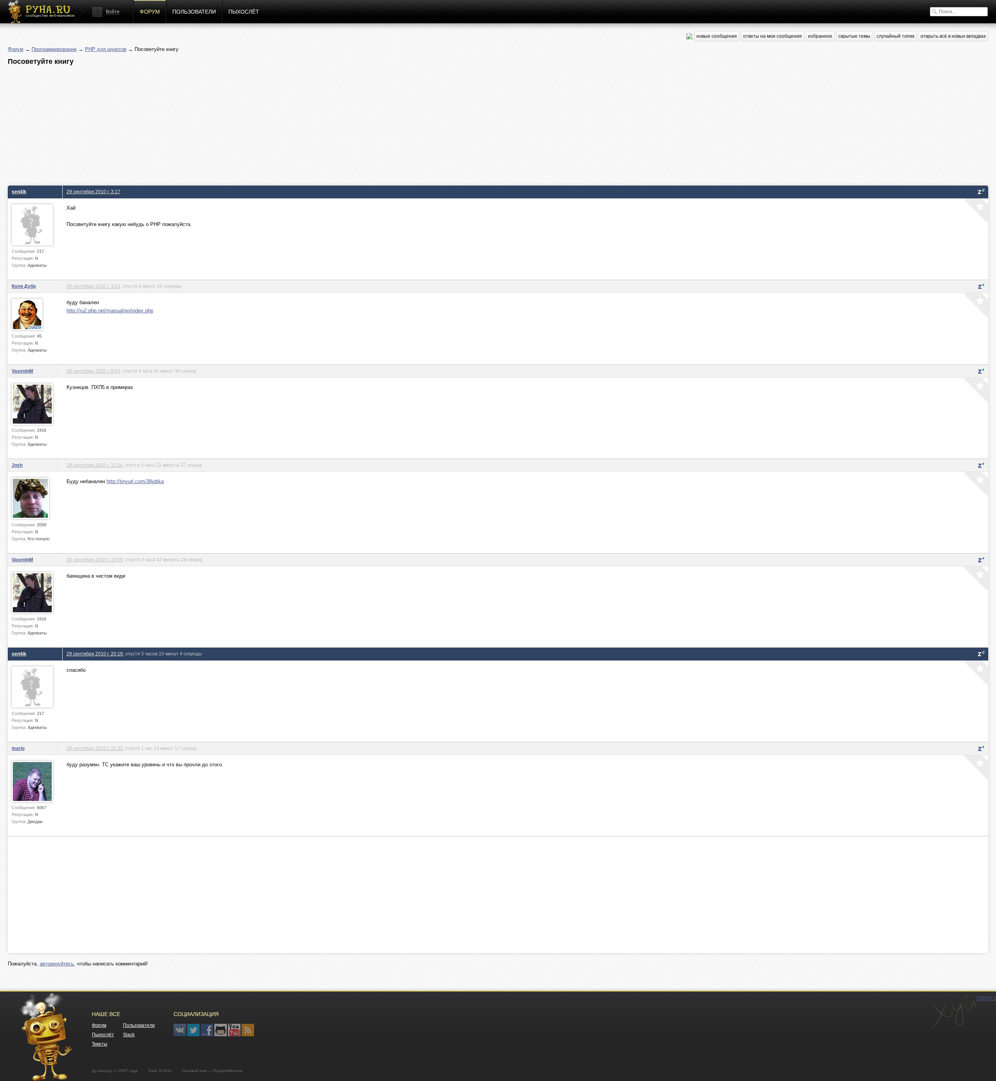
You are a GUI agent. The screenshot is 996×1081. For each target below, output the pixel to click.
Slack (129, 1034)
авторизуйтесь (57, 964)
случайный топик (895, 36)
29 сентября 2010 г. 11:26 (95, 465)
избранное (820, 36)
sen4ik (19, 191)
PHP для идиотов (105, 49)
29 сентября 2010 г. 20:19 (95, 653)
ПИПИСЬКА (954, 1012)
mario (18, 748)
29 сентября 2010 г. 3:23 (93, 286)
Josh (17, 465)
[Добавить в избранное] (975, 211)
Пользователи (194, 12)
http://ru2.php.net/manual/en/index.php (110, 311)
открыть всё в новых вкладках (953, 36)
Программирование (54, 49)
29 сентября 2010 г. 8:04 (93, 370)
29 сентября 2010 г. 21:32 (95, 748)
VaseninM (22, 370)
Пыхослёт (243, 12)
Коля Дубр (24, 286)
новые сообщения (716, 36)
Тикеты (99, 1044)
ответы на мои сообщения (772, 36)
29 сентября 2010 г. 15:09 (95, 559)
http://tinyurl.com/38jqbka (135, 481)
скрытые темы (854, 36)
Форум (150, 12)
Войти (112, 11)
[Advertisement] (241, 123)
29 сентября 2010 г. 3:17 (93, 191)
